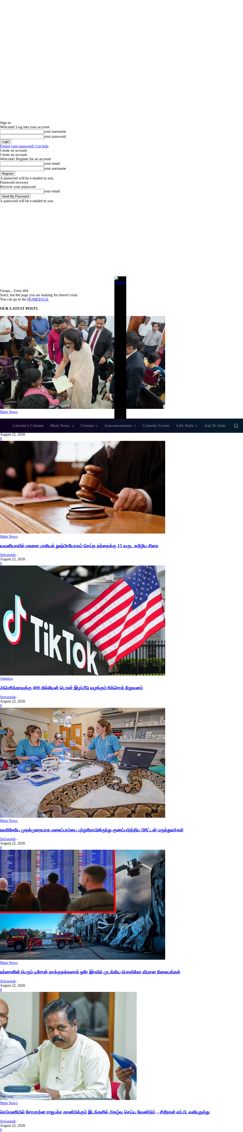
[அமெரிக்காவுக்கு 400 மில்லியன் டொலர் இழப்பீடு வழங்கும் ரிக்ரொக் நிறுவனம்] (82, 674)
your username (55, 131)
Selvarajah (8, 555)
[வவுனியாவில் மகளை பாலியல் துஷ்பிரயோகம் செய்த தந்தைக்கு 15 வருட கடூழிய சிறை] (82, 532)
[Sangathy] (121, 347)
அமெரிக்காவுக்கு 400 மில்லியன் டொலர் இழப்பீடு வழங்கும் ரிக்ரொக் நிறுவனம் (71, 687)
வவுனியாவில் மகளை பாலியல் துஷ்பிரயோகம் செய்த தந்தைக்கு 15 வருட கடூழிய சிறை (79, 545)
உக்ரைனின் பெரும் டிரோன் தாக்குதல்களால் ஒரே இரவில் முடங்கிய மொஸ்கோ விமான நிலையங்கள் (90, 971)
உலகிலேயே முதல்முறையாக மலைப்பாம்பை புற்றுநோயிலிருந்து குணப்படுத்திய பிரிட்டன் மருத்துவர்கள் (91, 829)
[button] (236, 426)
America (6, 678)
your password (55, 136)
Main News (9, 536)
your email (52, 163)
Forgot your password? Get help (24, 146)
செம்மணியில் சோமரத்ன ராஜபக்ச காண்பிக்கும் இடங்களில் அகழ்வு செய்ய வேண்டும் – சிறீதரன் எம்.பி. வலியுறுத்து (105, 1111)
